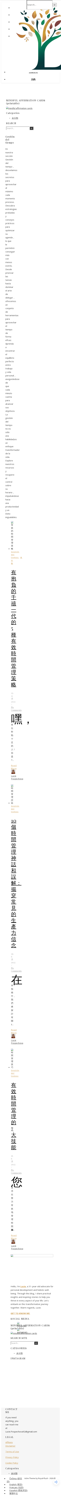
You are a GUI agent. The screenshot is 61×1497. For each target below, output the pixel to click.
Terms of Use (12, 1451)
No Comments (16, 709)
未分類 (15, 118)
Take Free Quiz (30, 7)
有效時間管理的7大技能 (13, 1115)
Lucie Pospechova (17, 777)
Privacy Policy (12, 1457)
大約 (33, 79)
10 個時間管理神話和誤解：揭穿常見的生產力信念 (16, 882)
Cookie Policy (11, 1462)
